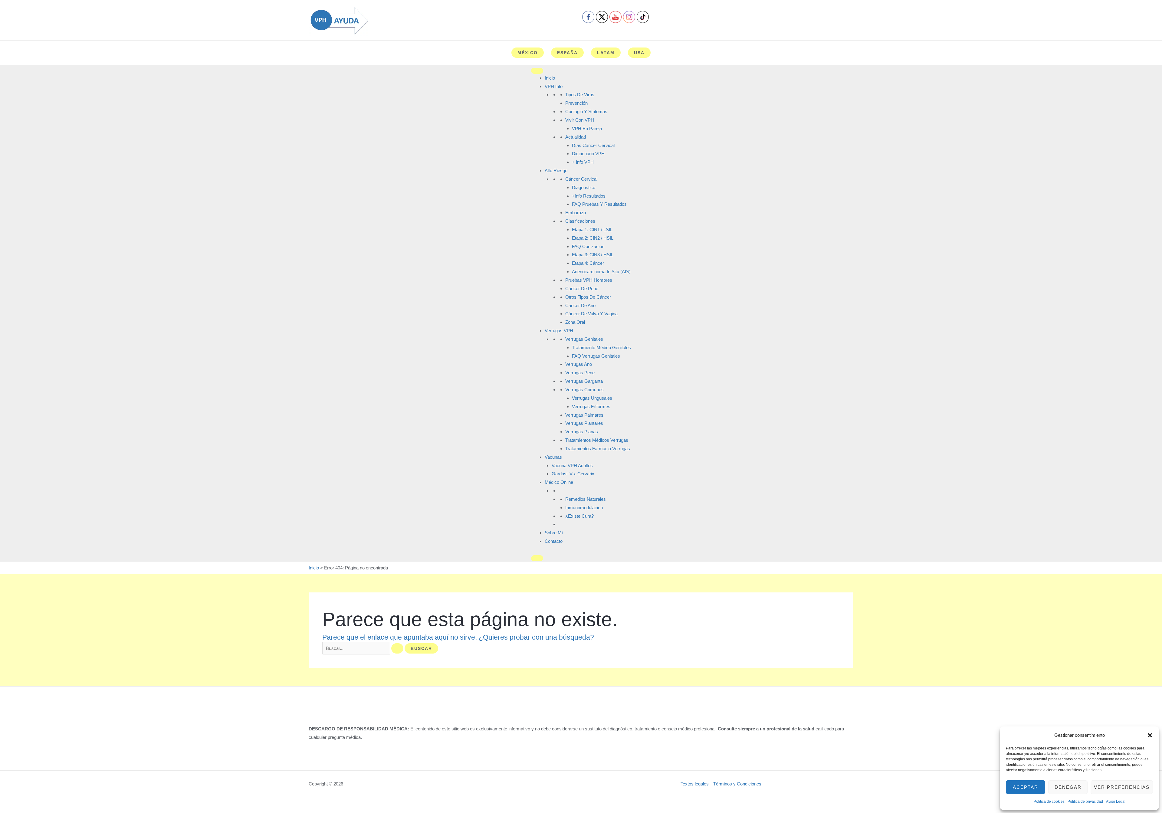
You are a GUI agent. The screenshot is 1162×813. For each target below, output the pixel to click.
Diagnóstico (583, 187)
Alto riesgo (556, 170)
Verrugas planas (581, 431)
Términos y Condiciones (737, 783)
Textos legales (695, 783)
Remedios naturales (585, 499)
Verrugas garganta (584, 381)
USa (639, 52)
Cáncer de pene (581, 288)
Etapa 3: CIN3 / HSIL (592, 254)
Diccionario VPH (588, 153)
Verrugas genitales (584, 339)
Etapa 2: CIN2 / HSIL (592, 238)
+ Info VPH (583, 162)
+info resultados (589, 195)
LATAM (606, 52)
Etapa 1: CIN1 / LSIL (592, 229)
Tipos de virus (579, 94)
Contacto (554, 541)
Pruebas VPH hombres (588, 280)
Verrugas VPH (559, 330)
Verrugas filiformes (591, 406)
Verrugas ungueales (592, 398)
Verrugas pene (580, 372)
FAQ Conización (588, 246)
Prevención (576, 103)
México (527, 52)
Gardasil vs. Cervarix (573, 473)
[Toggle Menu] (537, 71)
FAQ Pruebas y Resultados (599, 204)
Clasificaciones (580, 221)
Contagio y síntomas (586, 111)
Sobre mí (554, 532)
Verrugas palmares (584, 415)
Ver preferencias (1122, 787)
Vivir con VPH (579, 120)
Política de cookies (1049, 801)
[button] (1150, 735)
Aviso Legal (1115, 801)
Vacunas (553, 457)
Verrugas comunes (584, 389)
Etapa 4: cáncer (588, 263)
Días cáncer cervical (593, 145)
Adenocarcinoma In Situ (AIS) (601, 271)
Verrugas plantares (584, 423)
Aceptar (1025, 787)
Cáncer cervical (581, 179)
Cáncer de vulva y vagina (591, 313)
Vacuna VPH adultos (572, 465)
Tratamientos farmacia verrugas (597, 448)
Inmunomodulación (584, 507)
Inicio (550, 77)
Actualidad (575, 136)
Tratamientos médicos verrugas (596, 440)
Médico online (559, 482)
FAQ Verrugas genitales (596, 356)
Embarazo (575, 212)
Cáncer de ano (580, 305)
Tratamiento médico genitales (601, 347)
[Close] (537, 558)
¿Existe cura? (579, 516)
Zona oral (575, 322)
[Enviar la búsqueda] (397, 648)
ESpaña (567, 52)
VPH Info (554, 86)
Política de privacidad (1085, 801)
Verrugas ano (578, 364)
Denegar (1068, 787)
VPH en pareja (587, 128)
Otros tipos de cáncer (588, 297)
